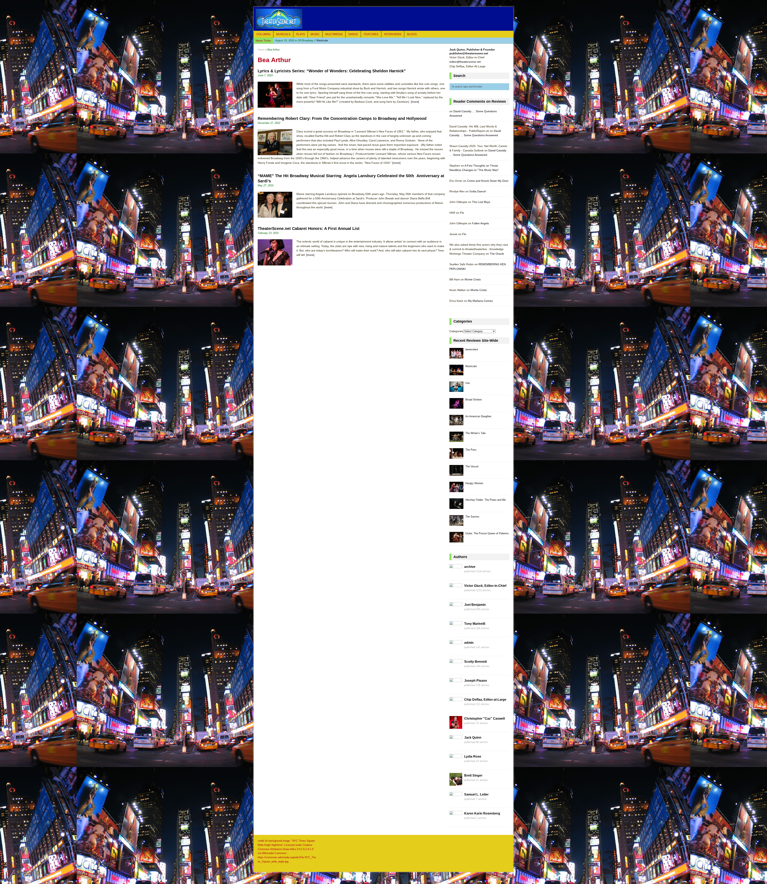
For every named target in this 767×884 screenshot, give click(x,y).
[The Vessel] (456, 473)
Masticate (471, 366)
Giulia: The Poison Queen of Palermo (487, 533)
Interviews (392, 34)
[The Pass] (456, 456)
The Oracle (497, 253)
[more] (415, 101)
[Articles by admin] (455, 650)
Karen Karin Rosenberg (482, 813)
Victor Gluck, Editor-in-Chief (485, 585)
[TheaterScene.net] (383, 19)
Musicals (283, 34)
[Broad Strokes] (456, 406)
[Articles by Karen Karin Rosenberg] (455, 821)
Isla (467, 382)
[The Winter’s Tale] (456, 439)
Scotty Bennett (475, 661)
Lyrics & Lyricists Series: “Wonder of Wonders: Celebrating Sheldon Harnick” (332, 71)
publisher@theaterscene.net (468, 53)
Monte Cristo (473, 279)
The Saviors (472, 516)
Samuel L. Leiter (476, 794)
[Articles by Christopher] (455, 726)
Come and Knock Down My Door (488, 180)
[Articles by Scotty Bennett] (455, 669)
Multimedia (334, 34)
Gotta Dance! (477, 191)
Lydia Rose (472, 756)
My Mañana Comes (480, 300)
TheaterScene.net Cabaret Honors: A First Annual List (309, 228)
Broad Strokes (304, 40)
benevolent (471, 349)
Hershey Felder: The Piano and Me (485, 499)
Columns (263, 34)
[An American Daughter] (456, 423)
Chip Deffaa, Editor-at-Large (485, 699)
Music (315, 34)
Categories (456, 331)
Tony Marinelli (474, 623)
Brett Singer (473, 775)
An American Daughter (478, 416)
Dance (353, 34)
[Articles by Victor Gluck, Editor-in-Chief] (455, 593)
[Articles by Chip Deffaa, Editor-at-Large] (455, 707)
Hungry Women (474, 483)
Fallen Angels (480, 223)
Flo (462, 212)
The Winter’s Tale (475, 433)
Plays (300, 34)
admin (469, 642)
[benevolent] (456, 356)
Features (371, 34)
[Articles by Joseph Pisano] (455, 688)
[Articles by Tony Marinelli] (455, 631)
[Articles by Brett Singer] (455, 783)
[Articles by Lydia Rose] (455, 764)
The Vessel (471, 466)
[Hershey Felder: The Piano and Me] (456, 506)
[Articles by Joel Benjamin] (455, 612)
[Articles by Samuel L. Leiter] (455, 802)
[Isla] (456, 389)
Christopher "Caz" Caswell (484, 718)
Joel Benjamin (475, 604)
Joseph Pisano (475, 680)
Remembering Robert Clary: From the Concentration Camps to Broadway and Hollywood (342, 118)
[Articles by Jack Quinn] (455, 745)
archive (469, 566)
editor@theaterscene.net (465, 61)
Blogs (412, 34)
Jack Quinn (472, 737)
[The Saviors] (456, 523)
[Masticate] (456, 372)
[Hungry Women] (456, 490)
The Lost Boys (481, 202)
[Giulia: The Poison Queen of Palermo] (456, 540)
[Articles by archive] (455, 574)
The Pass (471, 449)
